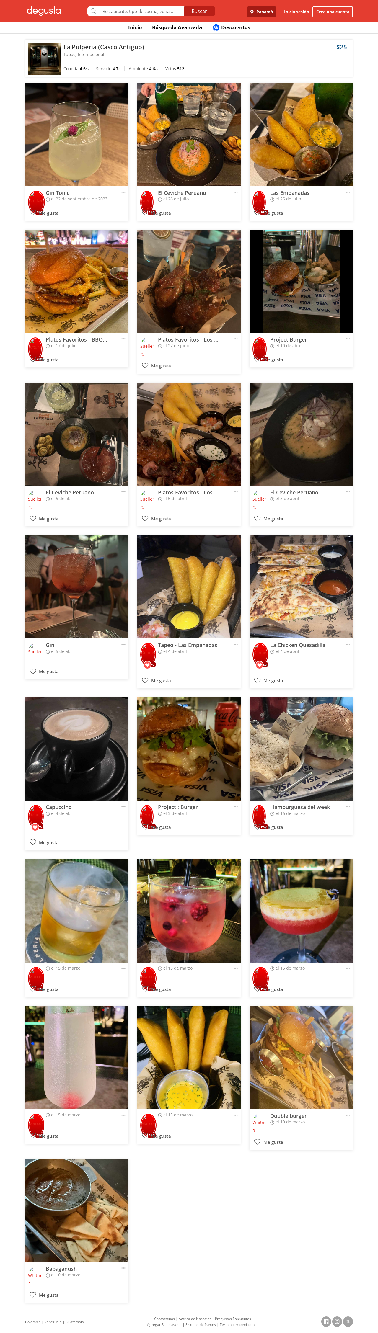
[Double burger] (301, 1057)
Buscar (199, 11)
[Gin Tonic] (76, 134)
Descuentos (232, 27)
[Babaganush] (76, 1210)
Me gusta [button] (48, 213)
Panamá (264, 11)
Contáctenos (164, 1318)
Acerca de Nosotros (195, 1318)
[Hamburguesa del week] (301, 749)
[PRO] (36, 198)
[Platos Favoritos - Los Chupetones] (189, 281)
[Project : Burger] (189, 749)
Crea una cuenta (332, 11)
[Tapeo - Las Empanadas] (189, 586)
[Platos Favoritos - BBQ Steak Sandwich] (76, 281)
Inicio (135, 27)
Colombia (33, 1321)
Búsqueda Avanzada (177, 27)
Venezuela (53, 1321)
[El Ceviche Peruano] (189, 134)
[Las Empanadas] (301, 134)
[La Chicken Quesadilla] (301, 586)
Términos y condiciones (239, 1324)
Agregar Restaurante (164, 1324)
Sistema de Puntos (200, 1324)
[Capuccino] (76, 749)
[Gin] (76, 586)
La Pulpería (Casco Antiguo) (103, 47)
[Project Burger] (301, 281)
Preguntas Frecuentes (233, 1318)
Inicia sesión (296, 11)
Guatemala (75, 1321)
